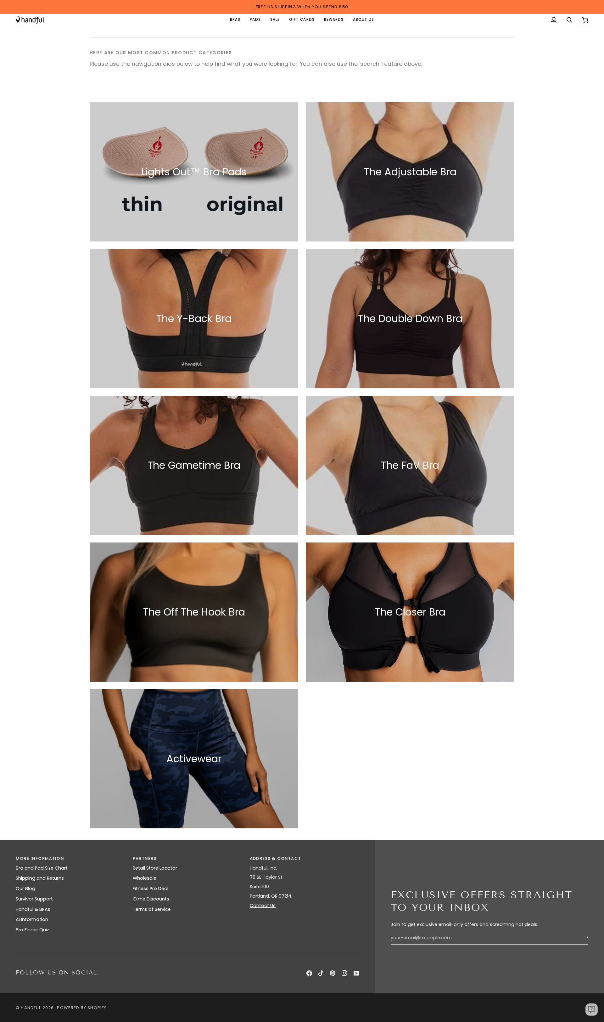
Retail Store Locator (155, 868)
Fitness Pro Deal (150, 888)
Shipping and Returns (40, 878)
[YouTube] (356, 973)
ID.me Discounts (151, 899)
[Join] (583, 937)
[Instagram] (344, 973)
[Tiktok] (320, 973)
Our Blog (25, 888)
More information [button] (40, 858)
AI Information (32, 919)
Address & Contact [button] (275, 858)
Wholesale (144, 878)
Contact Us (263, 905)
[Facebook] (309, 973)
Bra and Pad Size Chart (42, 868)
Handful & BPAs (33, 909)
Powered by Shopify (81, 1008)
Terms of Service (152, 909)
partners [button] (144, 858)
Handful (31, 1008)
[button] (235, 20)
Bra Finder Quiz (32, 930)
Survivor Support (34, 899)
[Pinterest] (332, 973)
